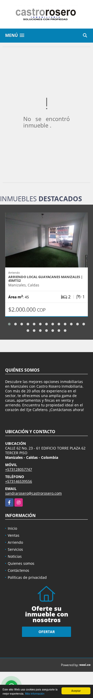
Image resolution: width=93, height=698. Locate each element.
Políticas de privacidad (27, 577)
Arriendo (15, 542)
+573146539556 (18, 481)
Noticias (15, 556)
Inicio (12, 528)
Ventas (13, 535)
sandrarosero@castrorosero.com (33, 493)
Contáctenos (18, 570)
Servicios (15, 549)
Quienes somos (21, 563)
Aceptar (76, 691)
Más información (34, 693)
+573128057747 (18, 469)
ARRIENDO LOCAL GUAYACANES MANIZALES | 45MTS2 (45, 278)
